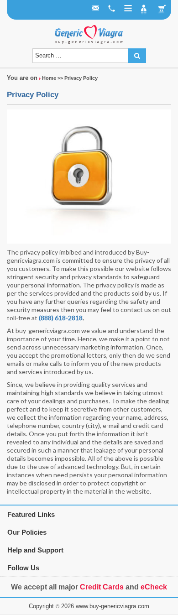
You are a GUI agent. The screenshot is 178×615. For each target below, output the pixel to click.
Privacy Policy (32, 94)
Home (49, 78)
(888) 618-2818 (61, 318)
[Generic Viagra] (89, 34)
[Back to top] (16, 589)
